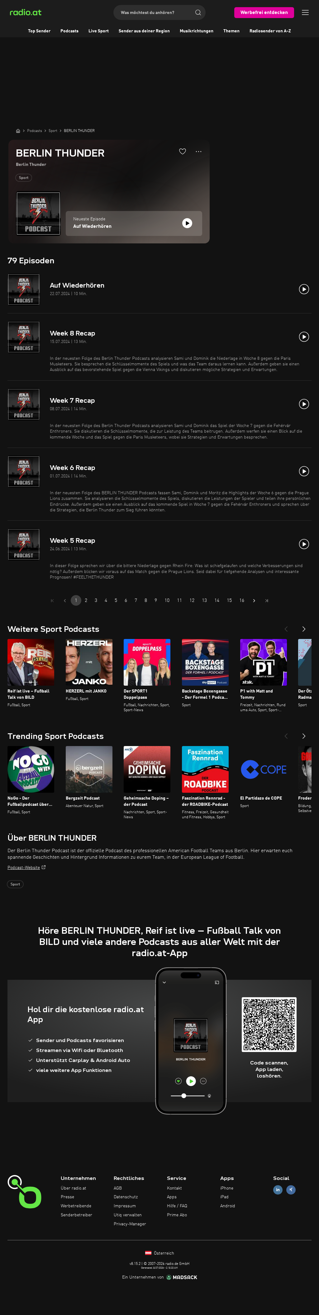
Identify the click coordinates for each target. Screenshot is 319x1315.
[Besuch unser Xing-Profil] (290, 1189)
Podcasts (69, 31)
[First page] (52, 601)
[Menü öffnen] (305, 12)
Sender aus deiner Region (144, 31)
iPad (224, 1197)
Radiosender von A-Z (270, 31)
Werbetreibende (76, 1206)
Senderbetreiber (76, 1215)
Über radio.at (73, 1188)
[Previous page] (65, 601)
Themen (231, 31)
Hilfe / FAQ (177, 1206)
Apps (172, 1197)
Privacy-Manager (130, 1224)
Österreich (163, 1253)
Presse (67, 1197)
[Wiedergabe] (187, 223)
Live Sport (98, 31)
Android (227, 1206)
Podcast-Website (23, 868)
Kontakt (174, 1188)
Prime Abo (177, 1215)
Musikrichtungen (196, 31)
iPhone (226, 1188)
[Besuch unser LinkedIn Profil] (277, 1189)
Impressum (125, 1206)
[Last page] (267, 601)
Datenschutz (126, 1197)
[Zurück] (286, 626)
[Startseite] (18, 130)
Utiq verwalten (128, 1215)
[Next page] (254, 601)
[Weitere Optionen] (198, 151)
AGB (118, 1188)
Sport (23, 178)
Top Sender (39, 31)
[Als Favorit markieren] (183, 151)
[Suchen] (198, 12)
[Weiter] (304, 626)
